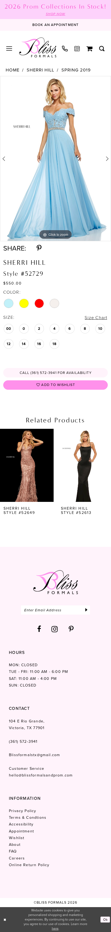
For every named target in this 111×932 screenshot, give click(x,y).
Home (12, 70)
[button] (9, 49)
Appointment (21, 831)
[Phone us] (65, 49)
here (55, 928)
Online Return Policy (29, 865)
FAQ (13, 851)
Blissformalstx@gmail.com (34, 755)
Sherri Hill (40, 70)
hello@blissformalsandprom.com (41, 775)
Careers (17, 858)
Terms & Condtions (27, 817)
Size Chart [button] (96, 318)
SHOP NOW (55, 14)
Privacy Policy (22, 811)
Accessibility (21, 824)
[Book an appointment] (77, 48)
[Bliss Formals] (37, 47)
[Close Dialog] (5, 919)
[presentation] (27, 465)
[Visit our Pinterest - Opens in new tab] (71, 629)
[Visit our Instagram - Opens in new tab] (54, 629)
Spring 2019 (76, 70)
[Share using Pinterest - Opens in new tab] (39, 248)
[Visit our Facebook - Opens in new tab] (39, 629)
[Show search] (102, 48)
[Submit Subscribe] (86, 610)
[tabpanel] (55, 158)
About (14, 844)
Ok (105, 919)
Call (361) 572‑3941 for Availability (56, 372)
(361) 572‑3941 (23, 741)
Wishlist (17, 838)
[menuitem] (9, 49)
